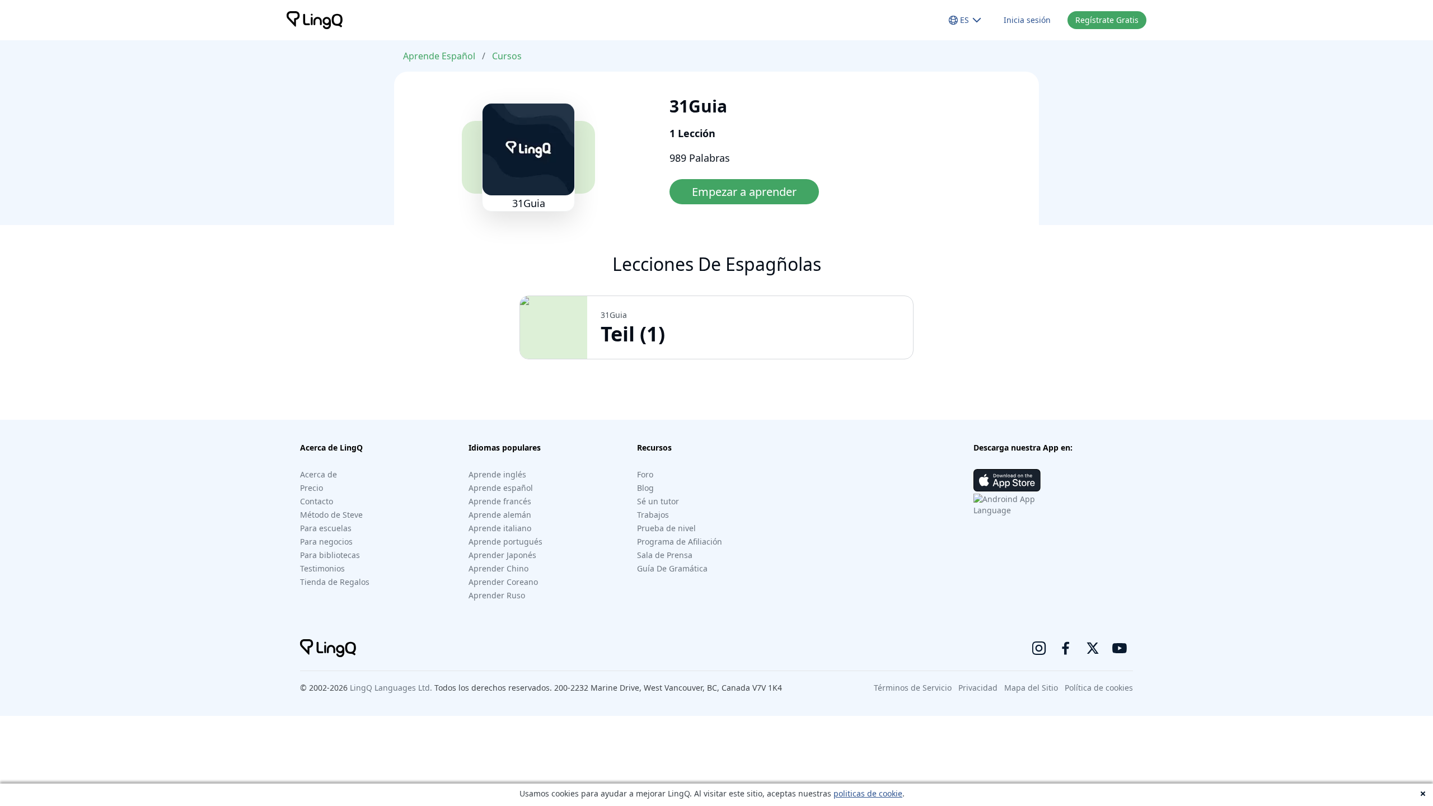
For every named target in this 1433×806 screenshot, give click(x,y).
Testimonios (322, 568)
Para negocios (326, 541)
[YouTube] (1119, 648)
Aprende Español (439, 56)
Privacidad (978, 687)
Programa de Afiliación (679, 541)
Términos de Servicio (913, 687)
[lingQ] (315, 20)
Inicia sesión (1027, 20)
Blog (645, 487)
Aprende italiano (500, 528)
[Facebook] (1065, 648)
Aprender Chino (498, 568)
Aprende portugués (505, 541)
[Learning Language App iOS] (1007, 480)
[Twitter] (1092, 648)
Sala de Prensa (664, 555)
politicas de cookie (867, 793)
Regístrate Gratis (1107, 20)
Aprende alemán (500, 514)
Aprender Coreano (503, 582)
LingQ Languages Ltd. (391, 687)
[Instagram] (1038, 648)
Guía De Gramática (672, 568)
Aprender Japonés (502, 555)
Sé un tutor (658, 501)
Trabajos (653, 514)
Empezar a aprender (744, 191)
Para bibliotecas (330, 555)
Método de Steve (331, 514)
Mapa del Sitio (1031, 687)
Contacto (316, 501)
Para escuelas (326, 528)
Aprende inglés (497, 474)
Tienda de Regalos (334, 582)
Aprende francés (500, 501)
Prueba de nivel (666, 528)
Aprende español (501, 487)
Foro (645, 474)
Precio (311, 487)
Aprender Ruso (497, 595)
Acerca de (318, 474)
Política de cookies (1099, 687)
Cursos (507, 56)
